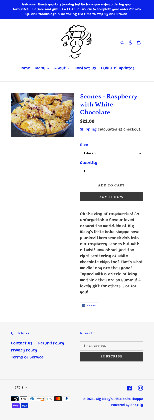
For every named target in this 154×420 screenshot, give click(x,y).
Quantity (88, 163)
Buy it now (111, 197)
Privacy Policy (24, 350)
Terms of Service (27, 357)
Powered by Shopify (127, 405)
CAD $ (19, 387)
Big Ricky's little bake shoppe (119, 399)
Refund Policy (51, 343)
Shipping (88, 130)
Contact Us (21, 343)
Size (84, 145)
